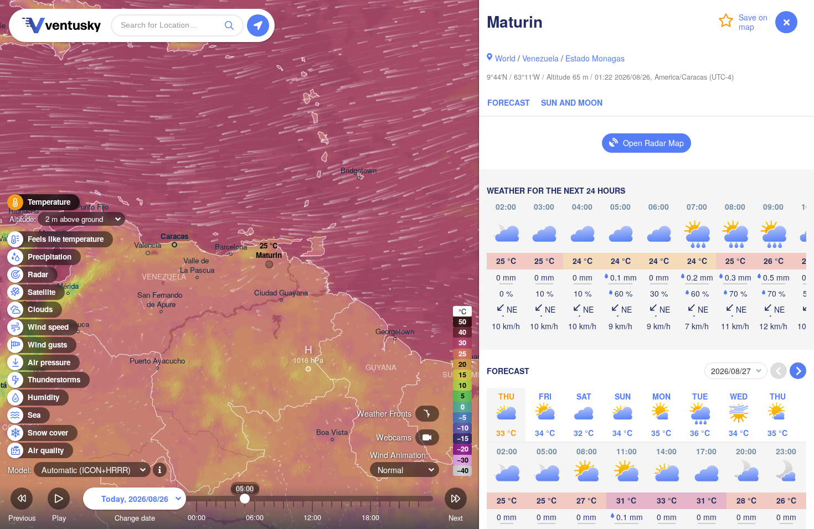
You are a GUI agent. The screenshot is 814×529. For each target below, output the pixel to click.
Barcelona (231, 247)
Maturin (269, 255)
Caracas (174, 236)
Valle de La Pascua (197, 265)
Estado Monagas (595, 58)
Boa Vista (332, 432)
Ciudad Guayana (281, 293)
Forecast (508, 102)
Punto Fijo (92, 207)
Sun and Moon (571, 102)
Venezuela (540, 58)
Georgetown (394, 331)
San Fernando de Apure (160, 300)
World (505, 58)
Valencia (147, 245)
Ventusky (60, 25)
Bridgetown (359, 170)
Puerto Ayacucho (157, 361)
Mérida (68, 286)
